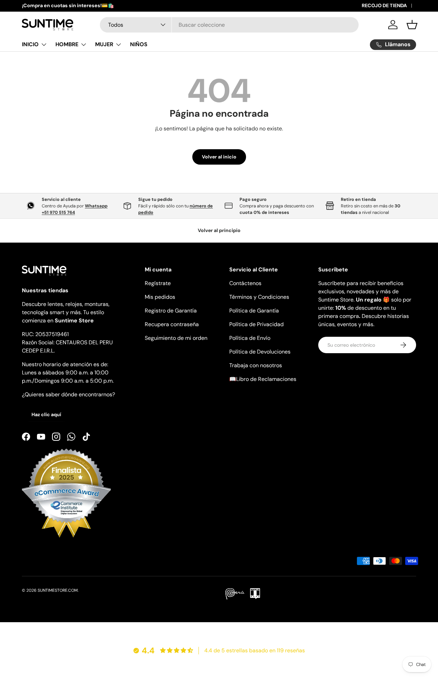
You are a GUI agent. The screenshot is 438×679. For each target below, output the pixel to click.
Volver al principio (219, 230)
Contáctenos (245, 283)
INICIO (30, 44)
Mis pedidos (160, 296)
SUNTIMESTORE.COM (58, 590)
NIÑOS (138, 44)
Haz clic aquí (46, 414)
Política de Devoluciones (260, 351)
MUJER (104, 44)
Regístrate (158, 283)
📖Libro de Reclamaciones (262, 379)
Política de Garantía (254, 310)
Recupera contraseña (172, 324)
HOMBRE (66, 44)
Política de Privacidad (256, 324)
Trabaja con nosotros (255, 365)
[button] (412, 24)
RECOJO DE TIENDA (384, 5)
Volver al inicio (219, 157)
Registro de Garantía (171, 310)
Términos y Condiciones (259, 296)
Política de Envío (249, 338)
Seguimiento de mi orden (176, 338)
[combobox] (229, 25)
